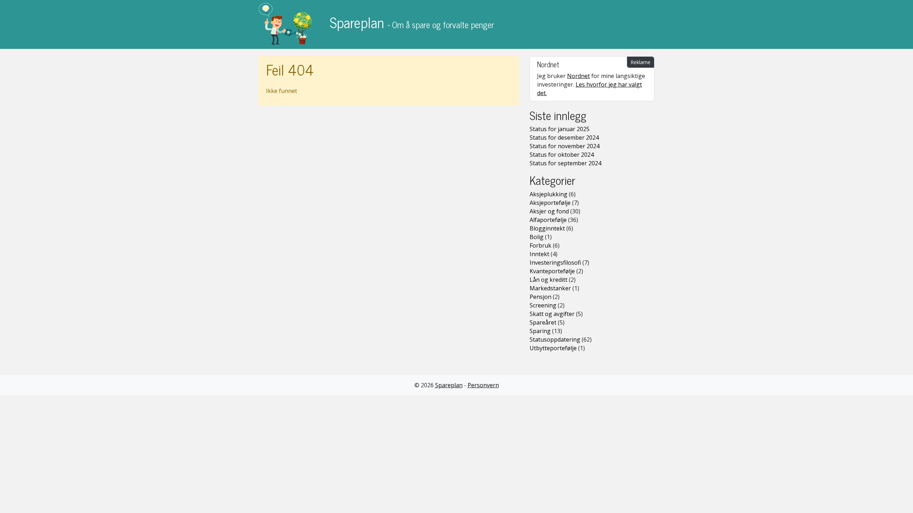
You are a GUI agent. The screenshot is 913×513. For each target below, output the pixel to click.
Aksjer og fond (549, 211)
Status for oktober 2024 (562, 155)
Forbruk (540, 245)
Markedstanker (550, 288)
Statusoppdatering (555, 339)
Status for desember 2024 (564, 137)
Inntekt (539, 254)
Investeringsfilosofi (555, 262)
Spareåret (543, 322)
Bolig (537, 237)
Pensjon (540, 297)
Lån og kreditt (548, 280)
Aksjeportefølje (550, 203)
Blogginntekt (547, 228)
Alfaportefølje (548, 220)
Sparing (540, 331)
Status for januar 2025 (560, 129)
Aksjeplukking (548, 194)
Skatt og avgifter (552, 314)
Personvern (483, 385)
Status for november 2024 (565, 146)
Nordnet (578, 76)
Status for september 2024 (565, 163)
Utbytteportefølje (553, 348)
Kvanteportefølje (552, 271)
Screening (543, 305)
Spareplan (410, 22)
